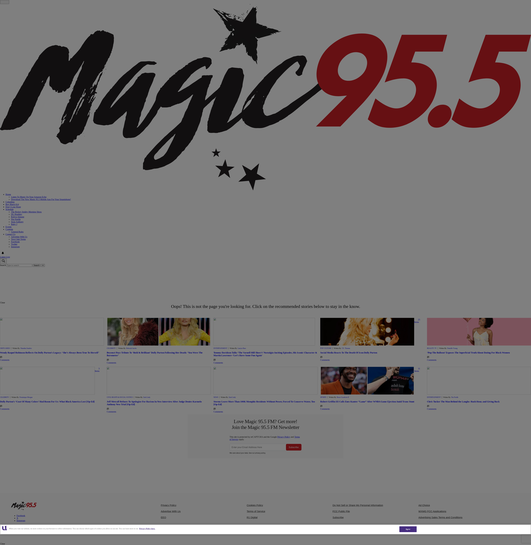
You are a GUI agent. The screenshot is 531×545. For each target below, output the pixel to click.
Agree (408, 529)
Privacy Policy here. (147, 529)
